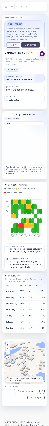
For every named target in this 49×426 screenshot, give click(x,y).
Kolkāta (21, 18)
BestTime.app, (30, 422)
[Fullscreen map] (42, 391)
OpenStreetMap (15, 381)
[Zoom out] (8, 349)
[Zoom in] (8, 345)
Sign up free (30, 45)
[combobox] (21, 6)
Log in (13, 45)
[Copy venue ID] (43, 59)
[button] (11, 70)
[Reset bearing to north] (8, 352)
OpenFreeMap (15, 378)
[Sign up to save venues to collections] (42, 53)
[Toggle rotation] (8, 357)
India (13, 18)
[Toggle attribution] (7, 378)
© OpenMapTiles (27, 378)
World (6, 18)
